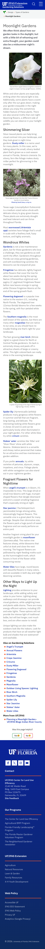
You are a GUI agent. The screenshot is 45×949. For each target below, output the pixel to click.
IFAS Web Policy (13, 910)
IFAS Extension (33, 941)
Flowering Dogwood (16, 669)
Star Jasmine (13, 703)
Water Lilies (12, 710)
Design (10, 12)
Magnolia (11, 680)
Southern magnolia (16, 316)
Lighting (7, 590)
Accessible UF (12, 902)
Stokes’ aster (9, 441)
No (27, 735)
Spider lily (8, 411)
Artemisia (11, 654)
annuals (20, 461)
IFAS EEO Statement (15, 906)
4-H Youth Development (16, 881)
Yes (15, 735)
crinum (15, 435)
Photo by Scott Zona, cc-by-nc (21, 202)
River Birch (11, 692)
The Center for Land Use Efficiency (21, 819)
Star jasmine (9, 508)
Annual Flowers (14, 650)
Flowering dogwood (13, 296)
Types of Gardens (22, 12)
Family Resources (13, 877)
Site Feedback (12, 798)
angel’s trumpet (17, 487)
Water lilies (9, 566)
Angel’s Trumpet (14, 646)
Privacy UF (10, 914)
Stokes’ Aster (13, 707)
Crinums (10, 661)
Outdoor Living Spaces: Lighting (22, 688)
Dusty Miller (12, 665)
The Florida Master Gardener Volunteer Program (19, 836)
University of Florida (20, 941)
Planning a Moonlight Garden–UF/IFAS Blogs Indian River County (24, 720)
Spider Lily (11, 699)
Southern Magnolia (15, 695)
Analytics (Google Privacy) (17, 918)
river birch (25, 336)
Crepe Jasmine (14, 658)
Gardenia (7, 246)
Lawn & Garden (12, 873)
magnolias (20, 322)
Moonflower (12, 684)
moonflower (29, 537)
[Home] (4, 12)
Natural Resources (14, 869)
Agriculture (10, 865)
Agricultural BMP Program (17, 823)
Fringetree (8, 270)
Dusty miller (18, 143)
